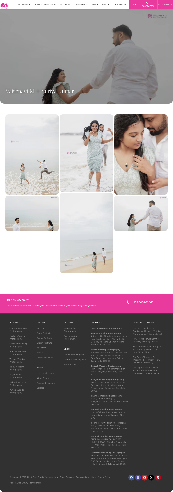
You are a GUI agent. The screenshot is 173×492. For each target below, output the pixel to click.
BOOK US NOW (165, 4)
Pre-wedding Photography (70, 330)
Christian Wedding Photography (18, 345)
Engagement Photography (15, 376)
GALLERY (41, 328)
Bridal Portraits (44, 333)
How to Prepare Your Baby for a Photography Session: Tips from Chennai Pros (148, 349)
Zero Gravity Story (45, 373)
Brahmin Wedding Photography (18, 353)
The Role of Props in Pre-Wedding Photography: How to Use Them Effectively (148, 360)
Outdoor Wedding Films (75, 360)
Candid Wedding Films (74, 355)
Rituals (40, 353)
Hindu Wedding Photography (16, 368)
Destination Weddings (84, 4)
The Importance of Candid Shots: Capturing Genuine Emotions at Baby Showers (146, 370)
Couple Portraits (44, 338)
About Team (43, 378)
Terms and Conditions (86, 477)
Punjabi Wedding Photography (17, 391)
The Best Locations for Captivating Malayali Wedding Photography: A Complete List (147, 331)
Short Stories (70, 364)
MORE (104, 4)
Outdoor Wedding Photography (18, 330)
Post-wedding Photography (70, 337)
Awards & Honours (46, 383)
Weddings (23, 4)
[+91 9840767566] (128, 302)
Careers (40, 388)
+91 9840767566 (142, 302)
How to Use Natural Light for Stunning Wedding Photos (146, 340)
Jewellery (41, 348)
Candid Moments (45, 358)
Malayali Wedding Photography (17, 383)
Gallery (63, 4)
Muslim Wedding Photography (17, 337)
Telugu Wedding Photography (17, 360)
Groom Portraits (44, 343)
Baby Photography (43, 4)
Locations (118, 4)
